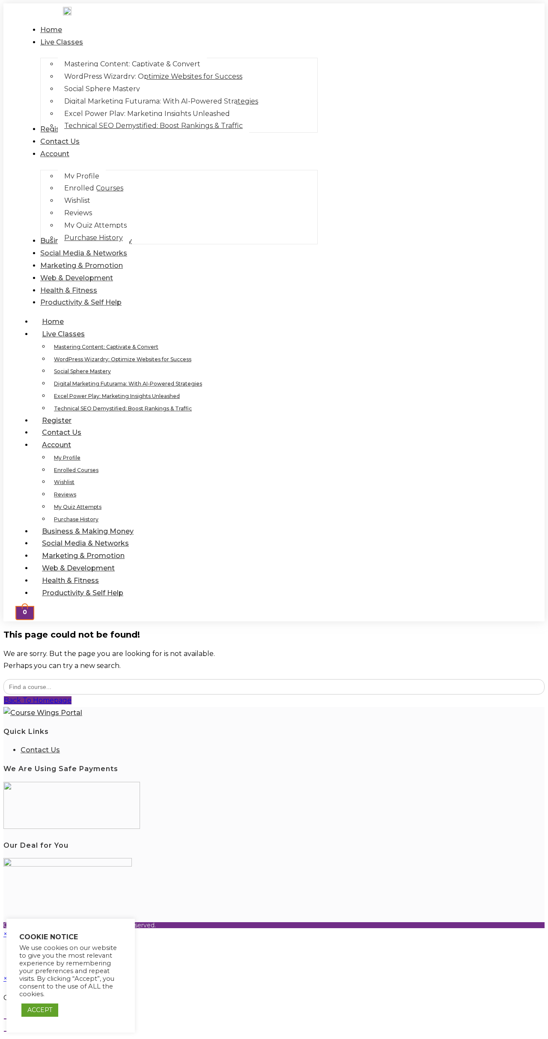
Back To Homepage (37, 700)
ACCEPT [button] (39, 1010)
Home (53, 322)
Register (56, 420)
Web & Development (78, 568)
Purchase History (76, 519)
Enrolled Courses (76, 470)
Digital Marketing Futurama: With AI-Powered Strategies (128, 383)
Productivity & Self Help (82, 593)
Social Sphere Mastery (82, 371)
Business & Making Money (88, 531)
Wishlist (64, 482)
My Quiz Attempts (77, 507)
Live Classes (63, 334)
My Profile (67, 457)
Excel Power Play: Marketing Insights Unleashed (117, 396)
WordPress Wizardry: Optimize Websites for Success (122, 359)
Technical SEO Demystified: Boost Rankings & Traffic (123, 408)
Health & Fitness (70, 580)
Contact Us (61, 432)
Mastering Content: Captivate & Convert (106, 347)
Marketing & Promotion (83, 556)
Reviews (65, 494)
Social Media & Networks (85, 543)
